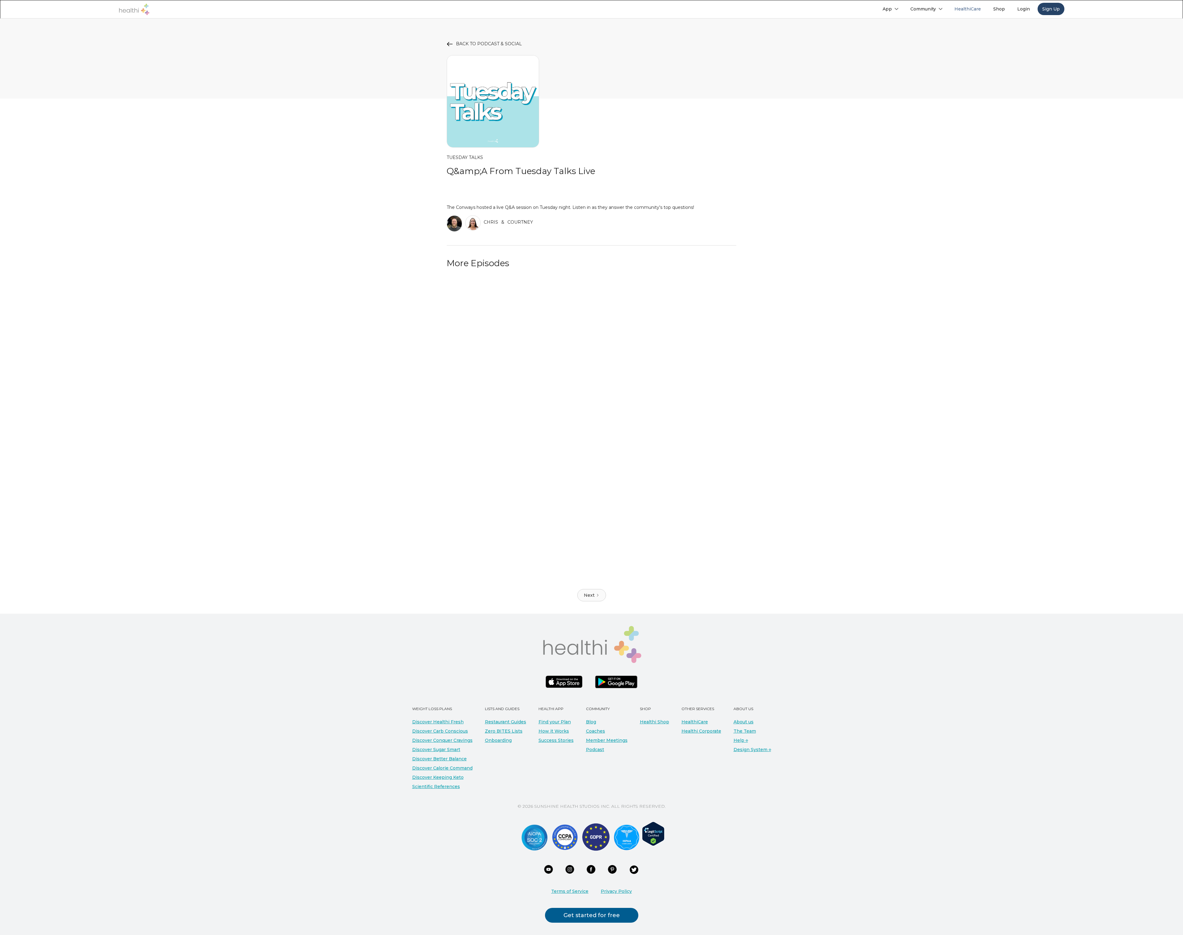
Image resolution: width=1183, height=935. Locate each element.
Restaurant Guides (505, 722)
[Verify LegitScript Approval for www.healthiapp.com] (653, 833)
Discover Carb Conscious (440, 731)
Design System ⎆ (752, 749)
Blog (591, 722)
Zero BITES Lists (503, 731)
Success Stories (556, 740)
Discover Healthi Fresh (438, 722)
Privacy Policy (616, 891)
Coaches (595, 731)
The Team (745, 731)
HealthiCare (694, 722)
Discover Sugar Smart (436, 749)
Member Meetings (607, 740)
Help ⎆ (741, 740)
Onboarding (498, 740)
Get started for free (591, 915)
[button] (890, 9)
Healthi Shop (654, 722)
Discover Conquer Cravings (442, 740)
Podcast (595, 749)
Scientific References (436, 786)
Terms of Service (569, 891)
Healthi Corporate (701, 731)
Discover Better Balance (439, 759)
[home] (134, 9)
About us (744, 722)
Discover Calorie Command (442, 768)
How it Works (554, 731)
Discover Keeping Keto (438, 777)
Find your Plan (555, 722)
